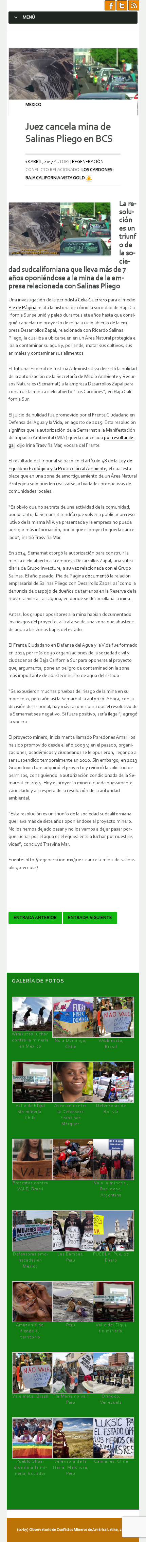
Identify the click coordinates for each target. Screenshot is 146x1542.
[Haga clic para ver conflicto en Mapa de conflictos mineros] (89, 178)
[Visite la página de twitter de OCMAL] (121, 5)
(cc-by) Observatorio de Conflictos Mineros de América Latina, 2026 (72, 1530)
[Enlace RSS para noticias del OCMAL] (133, 5)
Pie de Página (22, 307)
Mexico (33, 105)
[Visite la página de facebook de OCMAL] (110, 5)
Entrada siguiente (90, 918)
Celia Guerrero (92, 300)
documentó (97, 576)
